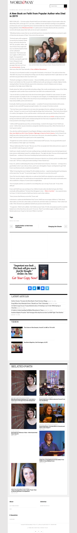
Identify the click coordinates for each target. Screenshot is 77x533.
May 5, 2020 (13, 402)
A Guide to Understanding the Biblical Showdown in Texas (27, 310)
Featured (13, 397)
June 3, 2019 (42, 402)
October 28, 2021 (14, 9)
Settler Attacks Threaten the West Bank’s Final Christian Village (29, 301)
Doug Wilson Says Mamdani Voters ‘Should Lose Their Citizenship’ (29, 303)
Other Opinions (15, 431)
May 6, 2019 (13, 435)
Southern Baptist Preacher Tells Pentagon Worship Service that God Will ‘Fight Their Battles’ (37, 312)
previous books (16, 67)
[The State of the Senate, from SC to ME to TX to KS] (17, 337)
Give (11, 509)
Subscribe (12, 519)
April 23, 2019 (42, 462)
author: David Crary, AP (25, 9)
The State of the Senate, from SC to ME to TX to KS (39, 327)
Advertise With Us (44, 505)
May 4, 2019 (42, 429)
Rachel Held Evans (14, 220)
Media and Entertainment (23, 397)
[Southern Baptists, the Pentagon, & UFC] (17, 352)
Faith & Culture (43, 397)
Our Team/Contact (14, 505)
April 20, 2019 (14, 492)
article (52, 116)
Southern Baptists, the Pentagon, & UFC (36, 342)
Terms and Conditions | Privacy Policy (38, 527)
